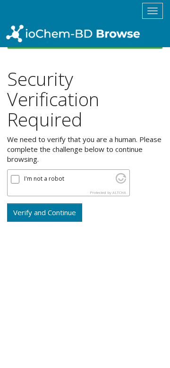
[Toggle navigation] (152, 11)
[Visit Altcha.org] (121, 180)
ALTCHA (119, 192)
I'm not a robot (44, 179)
